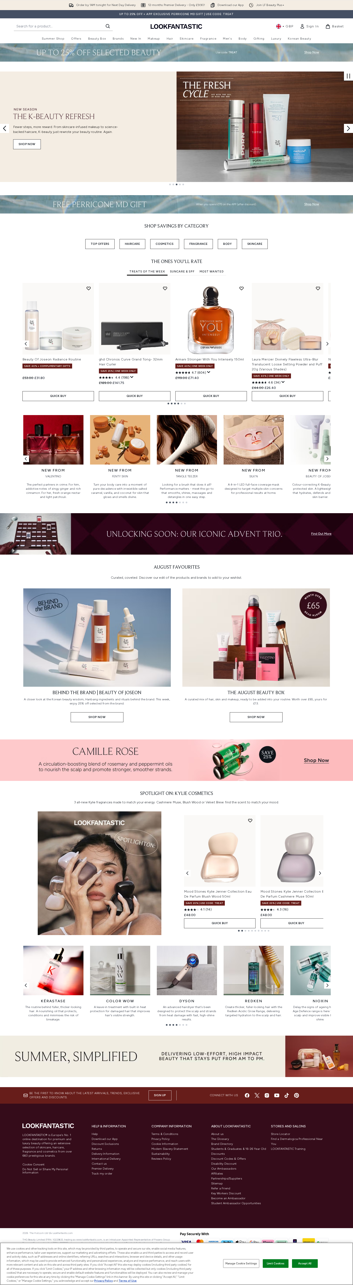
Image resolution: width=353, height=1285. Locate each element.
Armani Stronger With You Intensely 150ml (209, 359)
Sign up (160, 1095)
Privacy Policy (160, 1139)
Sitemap (217, 1183)
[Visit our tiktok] (287, 1095)
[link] (309, 26)
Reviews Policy (161, 1159)
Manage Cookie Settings (241, 1263)
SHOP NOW (27, 144)
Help (95, 1134)
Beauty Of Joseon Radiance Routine (51, 359)
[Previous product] (187, 873)
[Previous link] (25, 458)
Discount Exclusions (105, 1144)
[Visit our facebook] (247, 1095)
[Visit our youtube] (277, 1095)
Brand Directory (222, 1144)
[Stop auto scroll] (348, 76)
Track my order (102, 1173)
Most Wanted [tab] (211, 271)
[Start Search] (107, 26)
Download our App (105, 1139)
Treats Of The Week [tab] (147, 271)
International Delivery (106, 1159)
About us (217, 1134)
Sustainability (160, 1154)
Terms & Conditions (164, 1134)
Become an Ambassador (228, 1198)
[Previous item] (25, 343)
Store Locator (280, 1134)
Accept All (304, 1263)
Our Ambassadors (224, 1168)
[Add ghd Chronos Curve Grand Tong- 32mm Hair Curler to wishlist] (165, 288)
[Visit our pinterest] (296, 1095)
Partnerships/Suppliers (226, 1178)
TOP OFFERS (100, 244)
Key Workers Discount (226, 1193)
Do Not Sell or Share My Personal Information (45, 1171)
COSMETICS (165, 244)
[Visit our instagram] (267, 1095)
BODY (227, 244)
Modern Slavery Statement (169, 1149)
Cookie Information (164, 1144)
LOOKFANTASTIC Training (288, 1149)
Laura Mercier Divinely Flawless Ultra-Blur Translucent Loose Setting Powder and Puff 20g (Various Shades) (287, 364)
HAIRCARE (132, 244)
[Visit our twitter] (257, 1095)
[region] (176, 1264)
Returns (97, 1149)
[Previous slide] (4, 128)
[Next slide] (348, 128)
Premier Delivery (103, 1168)
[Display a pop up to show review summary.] (132, 377)
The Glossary (220, 1139)
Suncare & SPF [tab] (182, 271)
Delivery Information (106, 1154)
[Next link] (327, 458)
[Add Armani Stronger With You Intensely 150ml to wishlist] (241, 288)
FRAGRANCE (198, 244)
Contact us (99, 1163)
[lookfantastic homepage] (176, 26)
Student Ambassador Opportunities (236, 1203)
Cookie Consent (33, 1164)
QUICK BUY (58, 396)
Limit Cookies (275, 1263)
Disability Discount (224, 1163)
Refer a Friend (220, 1188)
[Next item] (327, 343)
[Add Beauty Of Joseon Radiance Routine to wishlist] (89, 288)
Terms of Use (128, 1280)
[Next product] (320, 873)
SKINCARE (254, 244)
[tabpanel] (176, 343)
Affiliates (217, 1173)
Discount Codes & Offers (228, 1159)
